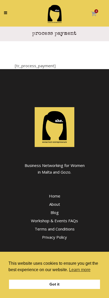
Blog (55, 212)
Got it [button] (54, 284)
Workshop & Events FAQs (54, 221)
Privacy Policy (54, 237)
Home (54, 196)
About (54, 204)
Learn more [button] (79, 269)
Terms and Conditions (55, 229)
